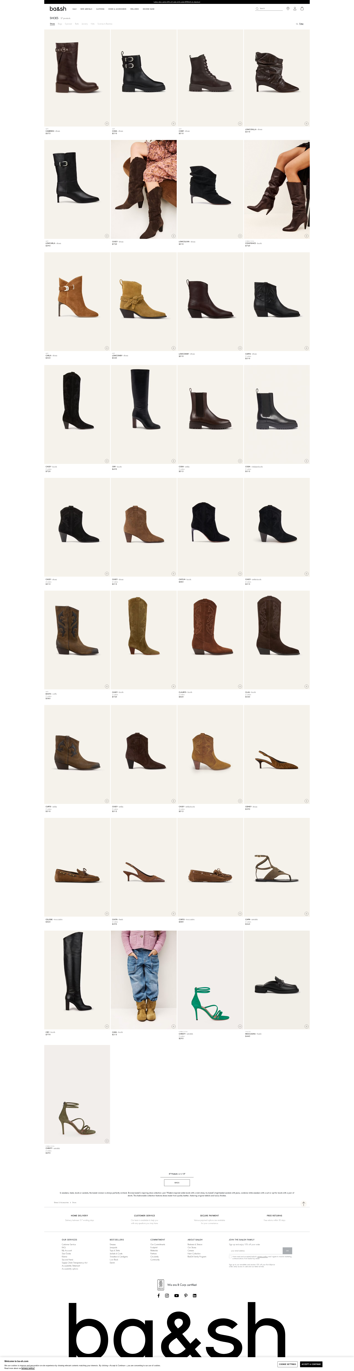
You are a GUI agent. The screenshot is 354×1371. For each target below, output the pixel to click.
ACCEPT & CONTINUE (311, 1364)
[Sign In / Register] (295, 8)
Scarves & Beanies (104, 24)
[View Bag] (302, 9)
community (155, 1260)
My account (67, 1250)
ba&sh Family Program (197, 1257)
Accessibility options (70, 1269)
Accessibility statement (71, 1266)
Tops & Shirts (115, 1250)
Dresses (113, 1244)
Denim (112, 1263)
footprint (153, 1247)
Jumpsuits (113, 1247)
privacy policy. (28, 1368)
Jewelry (85, 24)
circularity (154, 1257)
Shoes (52, 24)
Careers (191, 1250)
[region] (177, 1364)
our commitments (157, 1244)
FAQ (64, 1247)
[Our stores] (288, 8)
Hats (92, 24)
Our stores (192, 1247)
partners (153, 1254)
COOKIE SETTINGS (287, 1364)
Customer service (69, 1244)
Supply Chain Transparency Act (74, 1263)
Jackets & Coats (116, 1254)
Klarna (64, 1257)
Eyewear (68, 24)
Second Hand (67, 1260)
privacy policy (263, 1256)
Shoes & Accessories (61, 1202)
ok (287, 1251)
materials (154, 1250)
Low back (114, 1260)
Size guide (66, 1254)
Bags (60, 24)
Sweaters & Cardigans (119, 1257)
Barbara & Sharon (195, 1244)
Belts (77, 24)
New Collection (194, 1254)
